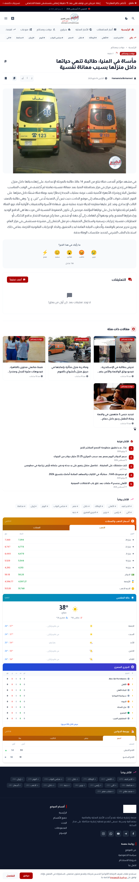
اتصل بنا (132, 865)
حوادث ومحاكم (46, 29)
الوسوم (63, 833)
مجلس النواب (56, 38)
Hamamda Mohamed (124, 78)
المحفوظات (61, 828)
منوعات (26, 29)
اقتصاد (10, 29)
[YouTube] (118, 834)
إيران (31, 38)
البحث (64, 822)
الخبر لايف (118, 38)
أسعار (15, 785)
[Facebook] (133, 834)
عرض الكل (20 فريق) (69, 724)
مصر (70, 38)
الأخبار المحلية (83, 29)
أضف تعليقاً (17, 279)
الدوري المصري (90, 512)
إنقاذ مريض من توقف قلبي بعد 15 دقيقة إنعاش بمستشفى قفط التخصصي (55, 3)
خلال (81, 38)
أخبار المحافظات (106, 29)
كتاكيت (53, 738)
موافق (26, 875)
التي (9, 38)
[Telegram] (126, 834)
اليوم (42, 38)
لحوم (119, 738)
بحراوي (65, 29)
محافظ (20, 38)
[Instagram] (103, 834)
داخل (49, 785)
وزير (106, 512)
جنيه (75, 512)
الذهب (102, 527)
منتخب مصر (105, 791)
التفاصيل (10, 875)
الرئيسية (127, 29)
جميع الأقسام (60, 817)
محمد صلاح (126, 791)
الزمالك (93, 38)
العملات (36, 527)
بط (20, 738)
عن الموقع (130, 850)
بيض (86, 738)
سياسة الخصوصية (127, 855)
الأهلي (105, 38)
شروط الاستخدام (127, 860)
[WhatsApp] (111, 834)
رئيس (117, 512)
